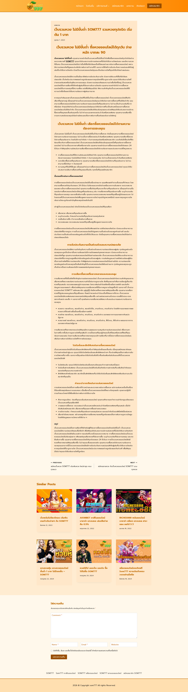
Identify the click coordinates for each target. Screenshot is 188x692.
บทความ (130, 6)
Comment (57, 615)
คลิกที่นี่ (87, 290)
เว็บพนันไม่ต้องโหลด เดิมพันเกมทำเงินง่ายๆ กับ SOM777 (54, 519)
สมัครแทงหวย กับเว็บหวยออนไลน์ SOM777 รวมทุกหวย (117, 466)
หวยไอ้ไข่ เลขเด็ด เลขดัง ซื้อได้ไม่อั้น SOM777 (93, 569)
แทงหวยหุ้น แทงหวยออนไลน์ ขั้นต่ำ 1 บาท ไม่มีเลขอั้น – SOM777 (54, 571)
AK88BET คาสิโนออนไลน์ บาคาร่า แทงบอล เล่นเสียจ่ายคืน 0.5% (94, 521)
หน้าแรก (79, 6)
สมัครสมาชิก (118, 6)
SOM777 (70, 61)
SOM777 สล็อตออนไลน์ (87, 673)
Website (115, 644)
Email (84, 644)
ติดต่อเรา (141, 6)
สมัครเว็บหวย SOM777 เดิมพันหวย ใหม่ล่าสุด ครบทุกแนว (71, 466)
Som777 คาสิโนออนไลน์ (66, 673)
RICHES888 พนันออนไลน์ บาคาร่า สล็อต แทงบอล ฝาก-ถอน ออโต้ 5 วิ (133, 521)
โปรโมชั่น (90, 6)
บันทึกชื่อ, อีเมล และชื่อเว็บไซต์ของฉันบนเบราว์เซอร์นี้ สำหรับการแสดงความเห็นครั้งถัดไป (85, 651)
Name (55, 644)
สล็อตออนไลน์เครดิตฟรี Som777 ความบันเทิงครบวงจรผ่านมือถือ (131, 571)
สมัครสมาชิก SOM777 (132, 673)
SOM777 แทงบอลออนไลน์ (110, 673)
